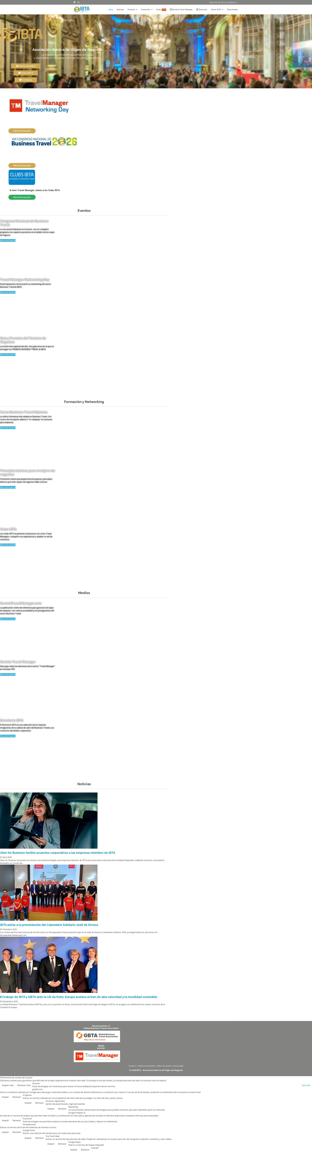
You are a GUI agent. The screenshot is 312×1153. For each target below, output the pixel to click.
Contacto (27, 80)
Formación (145, 9)
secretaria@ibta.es (230, 2)
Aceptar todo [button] (8, 1085)
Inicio (111, 9)
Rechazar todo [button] (23, 1085)
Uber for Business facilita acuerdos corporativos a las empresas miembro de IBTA (57, 852)
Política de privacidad (146, 1066)
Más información (7, 240)
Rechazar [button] (17, 1097)
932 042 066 (216, 2)
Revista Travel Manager (182, 9)
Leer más (306, 1085)
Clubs (161, 9)
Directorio (202, 9)
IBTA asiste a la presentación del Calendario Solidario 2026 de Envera (49, 925)
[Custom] (78, 2)
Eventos (131, 9)
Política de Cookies (163, 1066)
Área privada (232, 9)
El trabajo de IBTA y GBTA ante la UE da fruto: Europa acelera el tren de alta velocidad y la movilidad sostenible (78, 997)
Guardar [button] (95, 1148)
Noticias (120, 9)
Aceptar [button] (5, 1097)
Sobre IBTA (216, 9)
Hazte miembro (27, 66)
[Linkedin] (74, 2)
